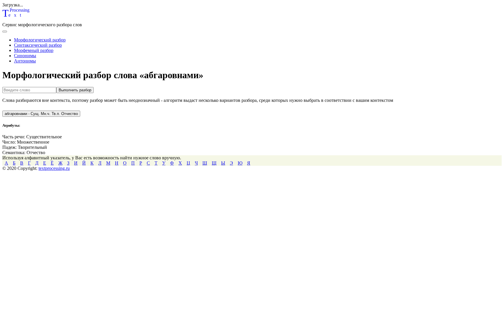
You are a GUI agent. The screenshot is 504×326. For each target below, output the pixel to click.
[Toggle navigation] (4, 31)
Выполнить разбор (75, 90)
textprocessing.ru (54, 168)
